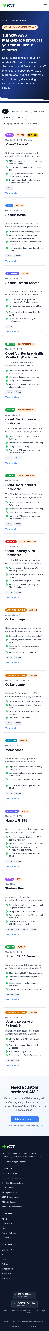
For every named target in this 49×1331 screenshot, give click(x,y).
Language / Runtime (13, 123)
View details (11, 193)
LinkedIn (5, 1250)
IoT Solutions (7, 1188)
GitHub (5, 1264)
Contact (5, 1238)
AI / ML (15, 111)
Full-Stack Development (12, 1178)
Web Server (38, 111)
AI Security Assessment (12, 1207)
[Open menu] (45, 5)
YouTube (6, 1278)
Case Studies (7, 1223)
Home (4, 20)
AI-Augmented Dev (10, 1192)
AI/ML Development (10, 1197)
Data (26, 111)
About (4, 1219)
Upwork (5, 1259)
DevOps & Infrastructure (12, 1183)
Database (32, 123)
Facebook (6, 1273)
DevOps (7, 117)
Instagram (6, 1269)
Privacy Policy (15, 1326)
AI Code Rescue (9, 1202)
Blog (4, 1228)
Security (20, 117)
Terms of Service (32, 1326)
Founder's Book (9, 1233)
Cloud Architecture (10, 1173)
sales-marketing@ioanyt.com (14, 1161)
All (5, 111)
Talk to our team (23, 1119)
